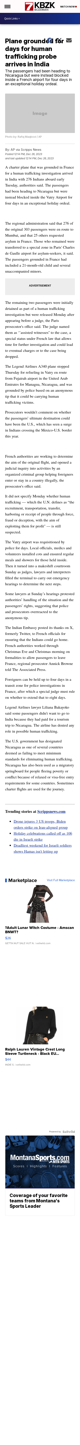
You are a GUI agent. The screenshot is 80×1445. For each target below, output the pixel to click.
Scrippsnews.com (51, 811)
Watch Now (67, 6)
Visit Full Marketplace (61, 880)
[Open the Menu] (7, 6)
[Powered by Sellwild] (69, 1131)
